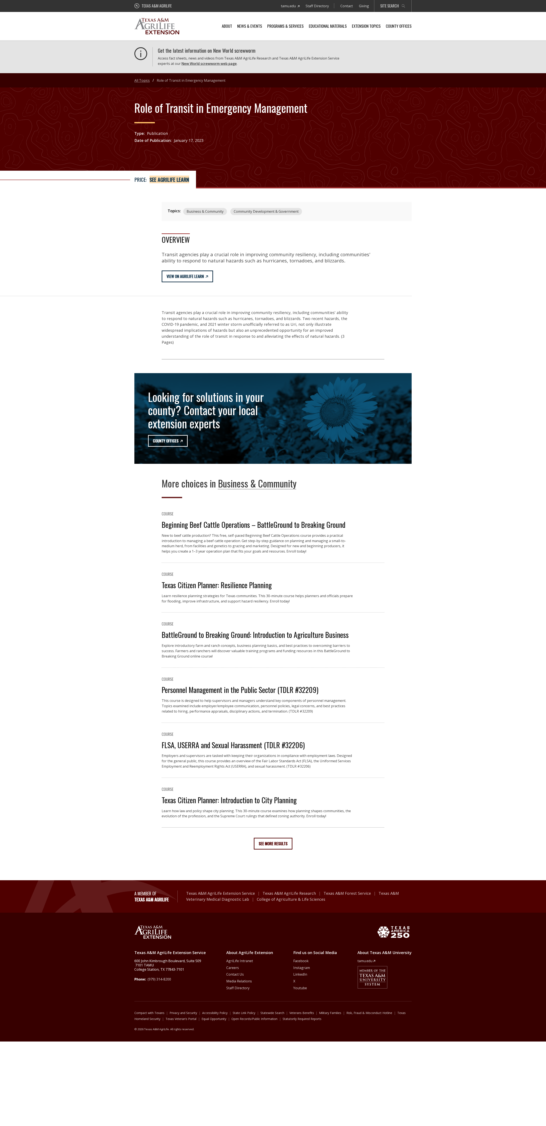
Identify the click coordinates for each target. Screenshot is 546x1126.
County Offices (399, 26)
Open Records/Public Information (254, 1019)
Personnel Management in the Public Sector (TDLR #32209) (240, 689)
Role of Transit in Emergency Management (191, 80)
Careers (232, 967)
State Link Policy (244, 1013)
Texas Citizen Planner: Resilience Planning (217, 584)
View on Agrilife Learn (185, 276)
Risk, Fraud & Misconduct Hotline (369, 1013)
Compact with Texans (149, 1013)
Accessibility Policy (215, 1013)
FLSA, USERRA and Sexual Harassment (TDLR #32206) (233, 744)
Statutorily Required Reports (302, 1019)
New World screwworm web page (209, 63)
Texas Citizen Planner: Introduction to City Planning (229, 799)
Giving (364, 6)
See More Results (273, 843)
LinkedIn (300, 974)
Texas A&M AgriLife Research (289, 893)
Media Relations (239, 981)
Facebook (301, 961)
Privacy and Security (183, 1013)
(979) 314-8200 (159, 979)
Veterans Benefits (301, 1013)
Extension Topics (366, 26)
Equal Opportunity (214, 1019)
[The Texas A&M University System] (372, 977)
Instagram (301, 967)
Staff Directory (317, 6)
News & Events (249, 26)
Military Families (330, 1013)
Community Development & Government (266, 211)
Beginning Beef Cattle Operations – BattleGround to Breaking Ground (253, 524)
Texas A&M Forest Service (347, 893)
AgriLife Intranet (239, 961)
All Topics (142, 80)
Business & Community (205, 211)
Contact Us (235, 974)
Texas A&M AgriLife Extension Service (220, 893)
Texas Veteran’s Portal (181, 1019)
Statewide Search (272, 1013)
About (227, 26)
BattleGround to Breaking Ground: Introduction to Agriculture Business (255, 634)
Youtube (300, 988)
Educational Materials (328, 26)
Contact (346, 6)
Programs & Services (285, 26)
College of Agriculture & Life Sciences (291, 899)
